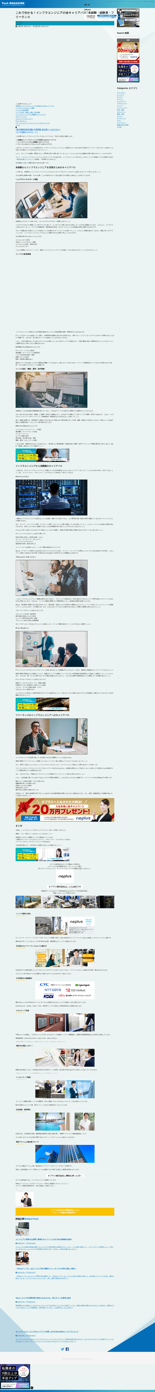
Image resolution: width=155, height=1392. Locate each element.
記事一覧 (87, 4)
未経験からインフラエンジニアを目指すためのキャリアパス (35, 106)
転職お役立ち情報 (122, 125)
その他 (119, 127)
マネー (119, 120)
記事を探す (87, 9)
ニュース (120, 105)
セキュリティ (121, 112)
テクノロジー (121, 92)
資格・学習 (120, 114)
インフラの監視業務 (22, 110)
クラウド (120, 116)
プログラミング (122, 103)
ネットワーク (121, 101)
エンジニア (120, 95)
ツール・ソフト (122, 107)
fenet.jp (76, 1359)
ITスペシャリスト (21, 116)
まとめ (18, 125)
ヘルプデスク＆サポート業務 (25, 108)
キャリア (120, 97)
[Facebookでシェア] (67, 1351)
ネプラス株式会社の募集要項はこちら (65, 1211)
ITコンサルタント (21, 121)
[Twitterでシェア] (62, 1351)
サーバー (120, 99)
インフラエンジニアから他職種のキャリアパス (31, 114)
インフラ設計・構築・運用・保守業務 (28, 112)
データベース (121, 118)
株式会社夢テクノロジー (25, 159)
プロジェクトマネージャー (24, 119)
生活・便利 (120, 110)
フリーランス (121, 123)
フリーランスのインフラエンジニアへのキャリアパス (33, 123)
